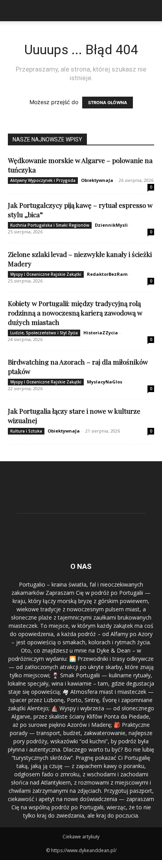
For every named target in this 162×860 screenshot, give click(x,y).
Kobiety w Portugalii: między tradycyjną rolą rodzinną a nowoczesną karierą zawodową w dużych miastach (75, 312)
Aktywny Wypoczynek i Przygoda (42, 180)
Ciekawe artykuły (81, 836)
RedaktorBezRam (107, 274)
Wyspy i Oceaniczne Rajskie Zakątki (45, 274)
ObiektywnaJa (97, 180)
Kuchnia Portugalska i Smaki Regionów (49, 225)
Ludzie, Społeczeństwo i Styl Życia (44, 333)
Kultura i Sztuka (26, 431)
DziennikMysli (111, 225)
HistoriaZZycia (100, 333)
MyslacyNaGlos (104, 382)
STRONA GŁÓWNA (107, 102)
